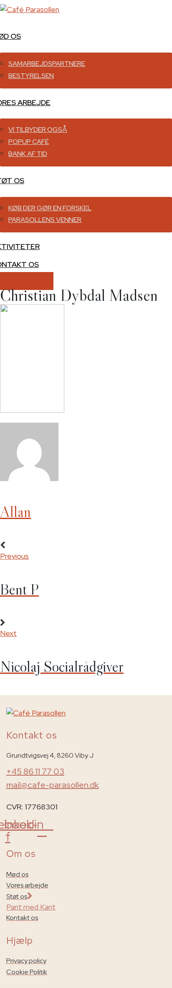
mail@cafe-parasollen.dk (52, 784)
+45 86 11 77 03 (35, 771)
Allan (15, 511)
